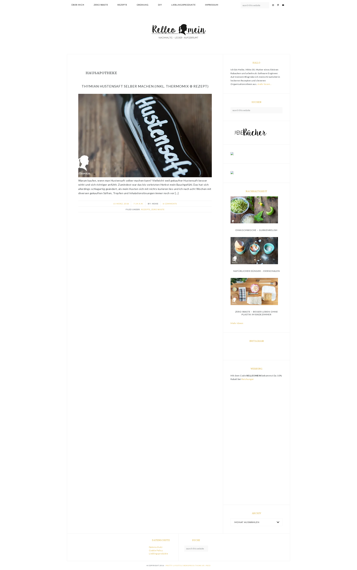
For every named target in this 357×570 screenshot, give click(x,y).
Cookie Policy (156, 550)
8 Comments (170, 204)
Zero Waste (158, 209)
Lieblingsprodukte (158, 553)
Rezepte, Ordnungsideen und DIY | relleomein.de (178, 31)
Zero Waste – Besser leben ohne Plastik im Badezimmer (256, 313)
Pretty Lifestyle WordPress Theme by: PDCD (188, 565)
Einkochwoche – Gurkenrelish (256, 230)
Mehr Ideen (237, 323)
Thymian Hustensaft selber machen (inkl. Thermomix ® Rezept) (145, 86)
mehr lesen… (265, 84)
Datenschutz (156, 547)
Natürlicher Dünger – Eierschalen (256, 271)
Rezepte (145, 209)
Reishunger (248, 379)
